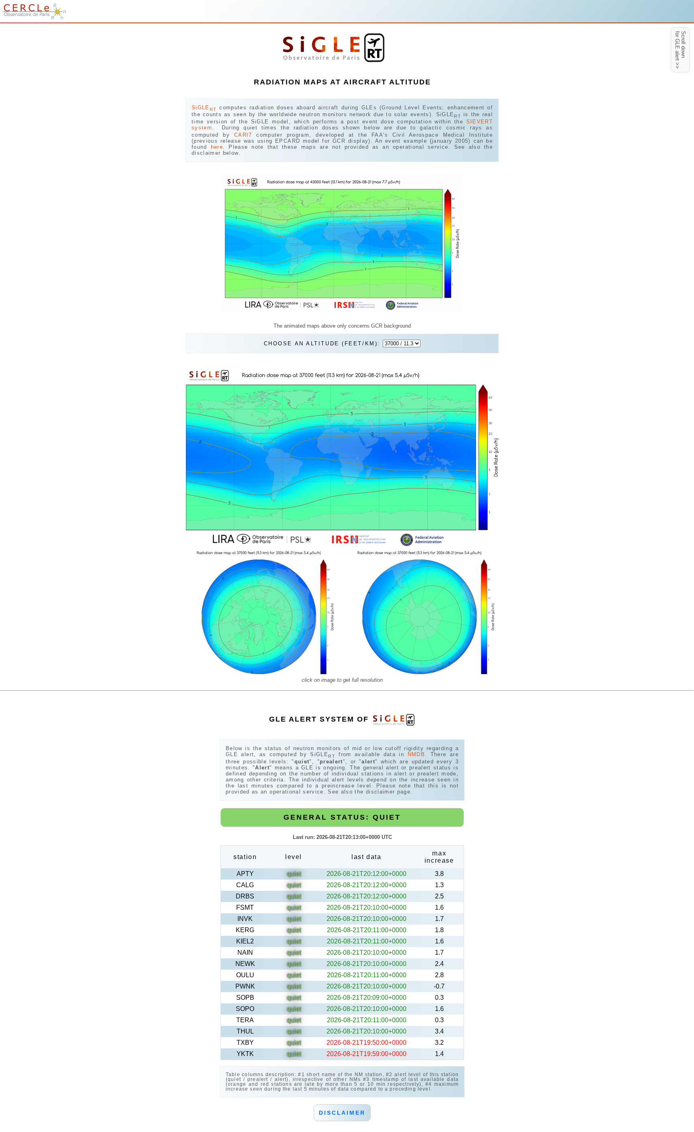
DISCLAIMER (342, 1112)
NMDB (416, 754)
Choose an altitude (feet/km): (323, 343)
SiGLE (204, 108)
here (217, 147)
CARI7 (243, 135)
